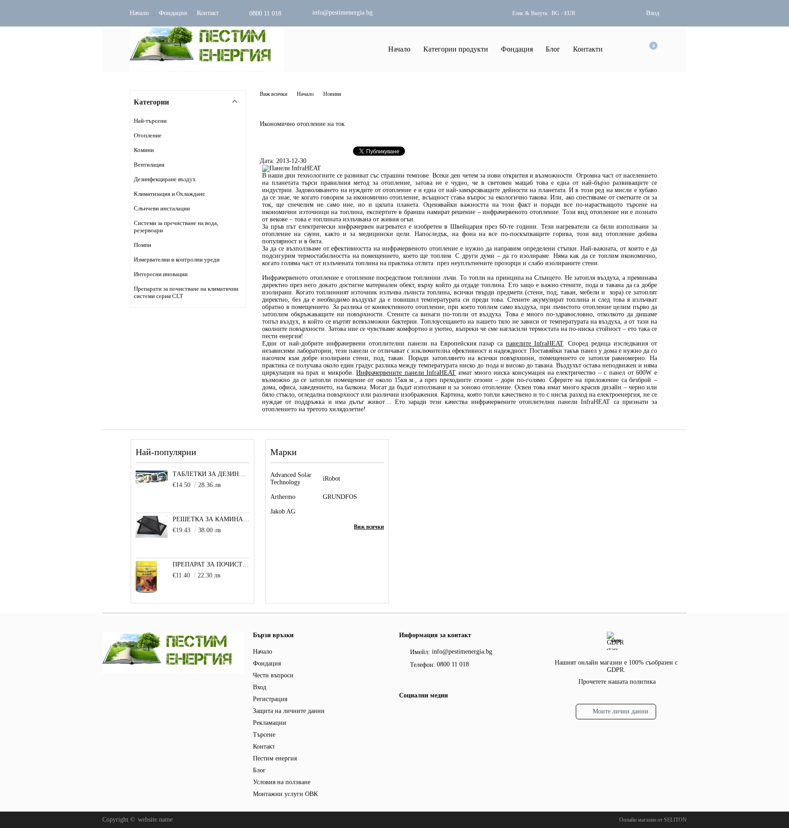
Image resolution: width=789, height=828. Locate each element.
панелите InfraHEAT (534, 343)
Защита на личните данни (289, 710)
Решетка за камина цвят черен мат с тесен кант (211, 519)
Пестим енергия (275, 758)
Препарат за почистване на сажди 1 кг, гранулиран (211, 564)
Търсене (264, 734)
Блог (553, 49)
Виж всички (273, 94)
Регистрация (270, 699)
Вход (652, 13)
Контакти (588, 49)
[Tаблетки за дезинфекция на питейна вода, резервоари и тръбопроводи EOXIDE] (152, 481)
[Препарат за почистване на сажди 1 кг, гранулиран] (146, 590)
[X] (419, 713)
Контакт (208, 13)
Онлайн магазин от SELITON (653, 820)
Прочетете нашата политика (617, 681)
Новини (332, 94)
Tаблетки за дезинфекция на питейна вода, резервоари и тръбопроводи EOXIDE (211, 474)
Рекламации (269, 722)
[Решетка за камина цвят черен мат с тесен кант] (152, 535)
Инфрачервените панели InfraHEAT (406, 372)
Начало (139, 13)
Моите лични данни (620, 711)
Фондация (173, 13)
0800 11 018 (265, 13)
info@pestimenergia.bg (342, 12)
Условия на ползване (281, 782)
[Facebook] (404, 715)
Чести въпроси (273, 675)
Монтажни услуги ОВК (285, 794)
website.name (155, 819)
